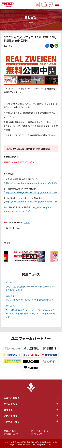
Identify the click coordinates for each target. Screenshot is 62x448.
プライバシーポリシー (41, 430)
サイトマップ (36, 434)
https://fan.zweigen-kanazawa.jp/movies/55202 (30, 192)
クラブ (9, 242)
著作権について (11, 434)
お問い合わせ (10, 430)
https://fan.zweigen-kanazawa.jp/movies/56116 (30, 201)
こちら (26, 222)
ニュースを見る (12, 397)
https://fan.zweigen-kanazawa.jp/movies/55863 (30, 183)
